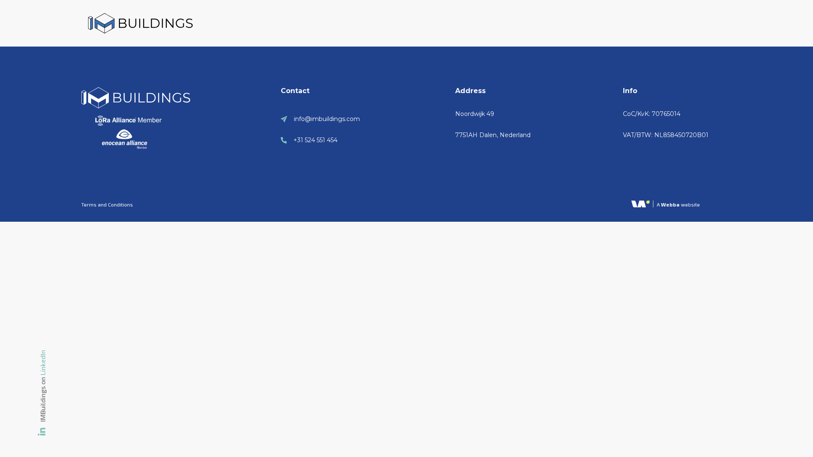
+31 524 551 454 (315, 140)
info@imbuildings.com (327, 119)
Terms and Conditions (107, 204)
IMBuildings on (43, 386)
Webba (670, 204)
